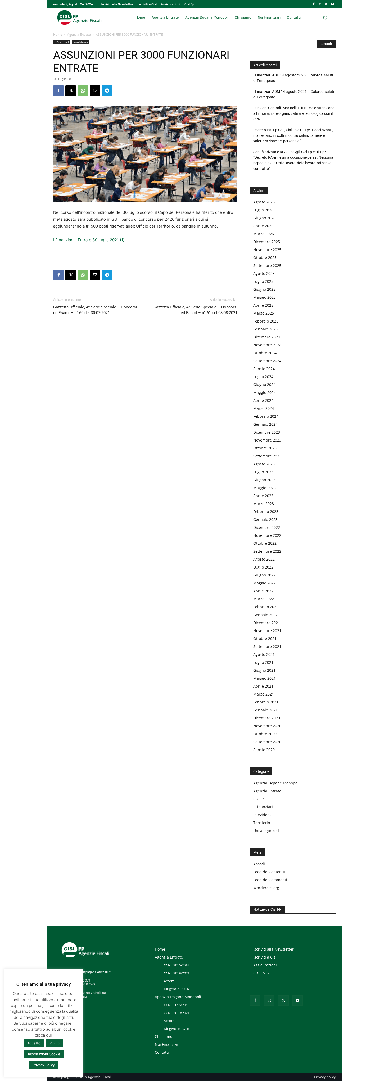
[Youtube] (332, 4)
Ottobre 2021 (265, 638)
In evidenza (80, 42)
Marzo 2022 (263, 598)
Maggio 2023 (264, 487)
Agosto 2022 (264, 559)
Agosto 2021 (264, 654)
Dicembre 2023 (266, 432)
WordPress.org (266, 887)
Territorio (261, 822)
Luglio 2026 (263, 209)
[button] (325, 17)
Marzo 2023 (263, 503)
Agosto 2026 (264, 202)
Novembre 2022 (267, 535)
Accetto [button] (34, 1043)
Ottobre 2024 (265, 352)
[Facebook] (313, 4)
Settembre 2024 (267, 360)
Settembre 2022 (267, 551)
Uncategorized (266, 830)
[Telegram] (107, 90)
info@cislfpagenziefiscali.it (90, 972)
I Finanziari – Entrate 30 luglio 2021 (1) (88, 239)
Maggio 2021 (264, 678)
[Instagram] (320, 4)
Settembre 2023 (267, 455)
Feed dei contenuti (269, 871)
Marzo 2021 (263, 694)
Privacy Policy (44, 1065)
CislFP (258, 798)
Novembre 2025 (267, 249)
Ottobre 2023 (265, 448)
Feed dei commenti (270, 879)
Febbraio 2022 (265, 606)
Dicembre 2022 (266, 527)
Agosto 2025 (264, 273)
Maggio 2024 (264, 392)
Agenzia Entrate (79, 34)
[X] (326, 4)
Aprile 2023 (263, 495)
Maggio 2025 (264, 297)
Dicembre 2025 (266, 241)
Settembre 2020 (267, 741)
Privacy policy (325, 1077)
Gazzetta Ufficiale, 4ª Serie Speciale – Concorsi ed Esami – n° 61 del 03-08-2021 (195, 310)
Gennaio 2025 (265, 328)
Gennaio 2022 (265, 614)
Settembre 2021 (267, 646)
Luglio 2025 (263, 281)
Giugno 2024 (264, 384)
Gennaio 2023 (265, 519)
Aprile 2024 (263, 400)
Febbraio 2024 (265, 416)
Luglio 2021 (263, 662)
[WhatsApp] (83, 90)
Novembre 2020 (267, 725)
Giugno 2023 (264, 479)
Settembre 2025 (267, 265)
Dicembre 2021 (266, 622)
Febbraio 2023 (265, 511)
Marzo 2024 (263, 408)
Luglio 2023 (263, 471)
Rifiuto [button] (54, 1043)
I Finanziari (62, 42)
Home (57, 34)
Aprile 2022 (263, 590)
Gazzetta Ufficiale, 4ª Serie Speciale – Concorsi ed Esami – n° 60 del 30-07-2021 (95, 310)
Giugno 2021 (264, 670)
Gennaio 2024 (265, 424)
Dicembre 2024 (266, 336)
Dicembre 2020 (266, 717)
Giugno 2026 (264, 217)
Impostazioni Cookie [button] (43, 1054)
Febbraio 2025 (265, 321)
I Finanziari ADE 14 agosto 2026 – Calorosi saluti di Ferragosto (293, 78)
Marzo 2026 (263, 233)
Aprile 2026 (263, 225)
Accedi (259, 863)
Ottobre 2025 (265, 257)
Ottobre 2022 (265, 543)
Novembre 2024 (267, 344)
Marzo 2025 (263, 313)
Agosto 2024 (264, 368)
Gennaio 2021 (265, 709)
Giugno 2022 (264, 575)
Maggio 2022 (264, 582)
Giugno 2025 (264, 289)
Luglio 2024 (263, 376)
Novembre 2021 (267, 630)
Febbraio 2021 (265, 702)
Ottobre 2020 (265, 733)
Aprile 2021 (263, 686)
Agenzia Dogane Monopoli (276, 782)
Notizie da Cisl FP (267, 909)
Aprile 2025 (263, 305)
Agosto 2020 (264, 749)
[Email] (95, 90)
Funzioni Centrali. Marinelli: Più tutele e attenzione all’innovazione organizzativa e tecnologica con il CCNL (293, 113)
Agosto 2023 (264, 463)
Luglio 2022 (263, 567)
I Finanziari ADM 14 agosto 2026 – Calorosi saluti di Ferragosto (293, 94)
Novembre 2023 (267, 440)
